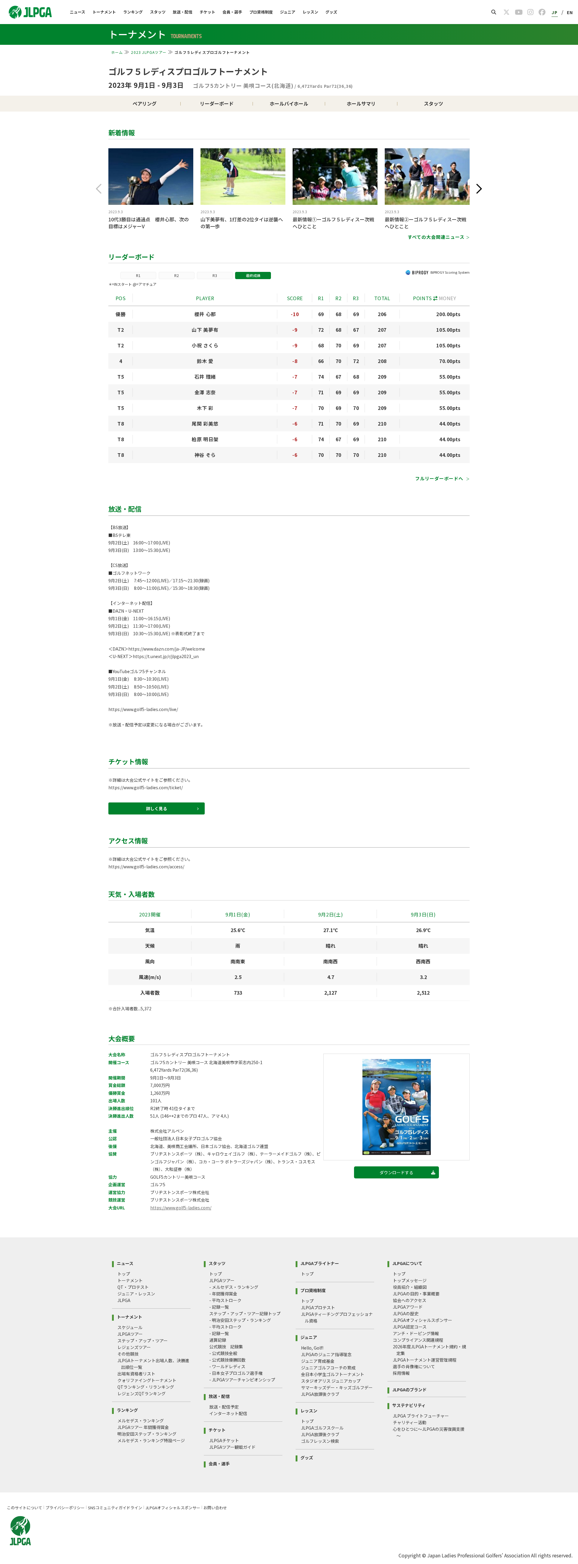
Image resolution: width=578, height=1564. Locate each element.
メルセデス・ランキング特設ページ (151, 1440)
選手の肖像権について (414, 1366)
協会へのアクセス (409, 1300)
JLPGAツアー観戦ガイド (232, 1447)
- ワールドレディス (227, 1366)
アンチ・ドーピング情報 (416, 1333)
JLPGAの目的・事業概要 (416, 1294)
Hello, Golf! (312, 1348)
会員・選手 (232, 12)
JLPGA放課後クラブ (320, 1394)
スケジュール (129, 1327)
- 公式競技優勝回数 (227, 1360)
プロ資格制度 (261, 12)
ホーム (117, 52)
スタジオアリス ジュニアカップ (331, 1381)
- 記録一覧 (219, 1307)
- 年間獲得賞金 (223, 1294)
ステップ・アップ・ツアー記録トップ (245, 1313)
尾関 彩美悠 (205, 423)
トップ (123, 1274)
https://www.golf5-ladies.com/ (180, 1208)
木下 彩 (205, 407)
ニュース (77, 12)
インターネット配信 (228, 1413)
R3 (215, 275)
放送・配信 (182, 12)
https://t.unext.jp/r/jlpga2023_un (166, 656)
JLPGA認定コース (410, 1327)
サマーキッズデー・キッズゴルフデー (337, 1387)
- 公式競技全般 (223, 1353)
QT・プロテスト (133, 1287)
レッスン (310, 12)
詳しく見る (156, 808)
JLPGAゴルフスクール (322, 1428)
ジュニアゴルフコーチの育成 (328, 1368)
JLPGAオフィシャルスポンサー (422, 1320)
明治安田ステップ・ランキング (146, 1434)
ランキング (133, 12)
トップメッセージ (410, 1280)
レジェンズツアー (134, 1347)
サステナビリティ (409, 1404)
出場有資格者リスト (136, 1374)
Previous (98, 189)
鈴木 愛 (205, 361)
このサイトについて (24, 1507)
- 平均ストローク (225, 1300)
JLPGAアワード (408, 1307)
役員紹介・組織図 (410, 1287)
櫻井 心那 (205, 314)
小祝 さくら (205, 345)
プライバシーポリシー (65, 1507)
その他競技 (127, 1354)
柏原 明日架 (205, 439)
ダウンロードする (396, 1172)
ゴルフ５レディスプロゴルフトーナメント (188, 71)
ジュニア (287, 12)
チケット (207, 12)
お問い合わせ (215, 1507)
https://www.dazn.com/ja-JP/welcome (166, 649)
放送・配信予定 (224, 1407)
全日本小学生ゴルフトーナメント (332, 1374)
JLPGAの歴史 (405, 1313)
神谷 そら (205, 454)
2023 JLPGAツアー (148, 52)
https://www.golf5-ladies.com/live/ (143, 709)
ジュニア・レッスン (136, 1294)
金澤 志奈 (205, 392)
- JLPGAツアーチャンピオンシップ (242, 1380)
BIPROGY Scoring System (450, 272)
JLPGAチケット (224, 1440)
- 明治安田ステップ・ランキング (240, 1320)
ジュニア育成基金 (317, 1361)
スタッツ (158, 12)
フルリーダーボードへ (440, 478)
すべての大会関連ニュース (436, 237)
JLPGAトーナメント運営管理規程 (424, 1360)
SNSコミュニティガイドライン (115, 1507)
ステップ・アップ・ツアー (142, 1341)
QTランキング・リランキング (145, 1387)
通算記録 (217, 1340)
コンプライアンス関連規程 (418, 1340)
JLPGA (123, 1300)
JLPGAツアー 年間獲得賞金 (143, 1427)
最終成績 (253, 275)
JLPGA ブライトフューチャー (421, 1416)
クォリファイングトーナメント (146, 1380)
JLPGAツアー (130, 1334)
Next (479, 189)
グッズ (331, 12)
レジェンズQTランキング (141, 1393)
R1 (138, 275)
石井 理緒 (205, 376)
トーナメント (104, 12)
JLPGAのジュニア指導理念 (326, 1354)
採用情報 (401, 1373)
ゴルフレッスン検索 (320, 1441)
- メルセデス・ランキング (233, 1287)
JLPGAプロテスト (318, 1307)
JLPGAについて (407, 1262)
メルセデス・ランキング (140, 1421)
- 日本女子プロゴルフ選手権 (236, 1373)
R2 (176, 275)
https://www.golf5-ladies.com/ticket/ (145, 787)
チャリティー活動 (409, 1422)
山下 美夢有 (205, 329)
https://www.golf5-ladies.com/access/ (146, 867)
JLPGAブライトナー (319, 1262)
